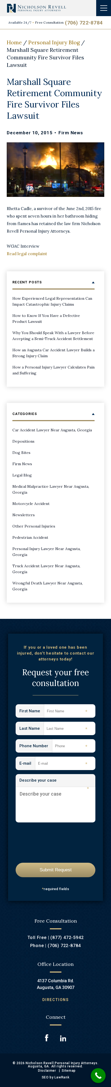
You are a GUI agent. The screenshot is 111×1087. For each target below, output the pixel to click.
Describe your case (54, 782)
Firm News (70, 132)
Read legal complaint (27, 253)
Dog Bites (21, 452)
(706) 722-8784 (84, 23)
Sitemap (69, 1070)
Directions (55, 1000)
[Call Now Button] (98, 1075)
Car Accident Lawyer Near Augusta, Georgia (52, 430)
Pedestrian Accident (30, 537)
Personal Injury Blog (54, 42)
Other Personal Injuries (33, 526)
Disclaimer (47, 1070)
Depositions (23, 441)
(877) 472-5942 (67, 937)
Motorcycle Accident (31, 503)
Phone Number (35, 746)
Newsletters (23, 514)
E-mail (27, 764)
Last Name (31, 729)
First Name (31, 711)
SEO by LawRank (56, 1077)
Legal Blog (22, 475)
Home (14, 42)
